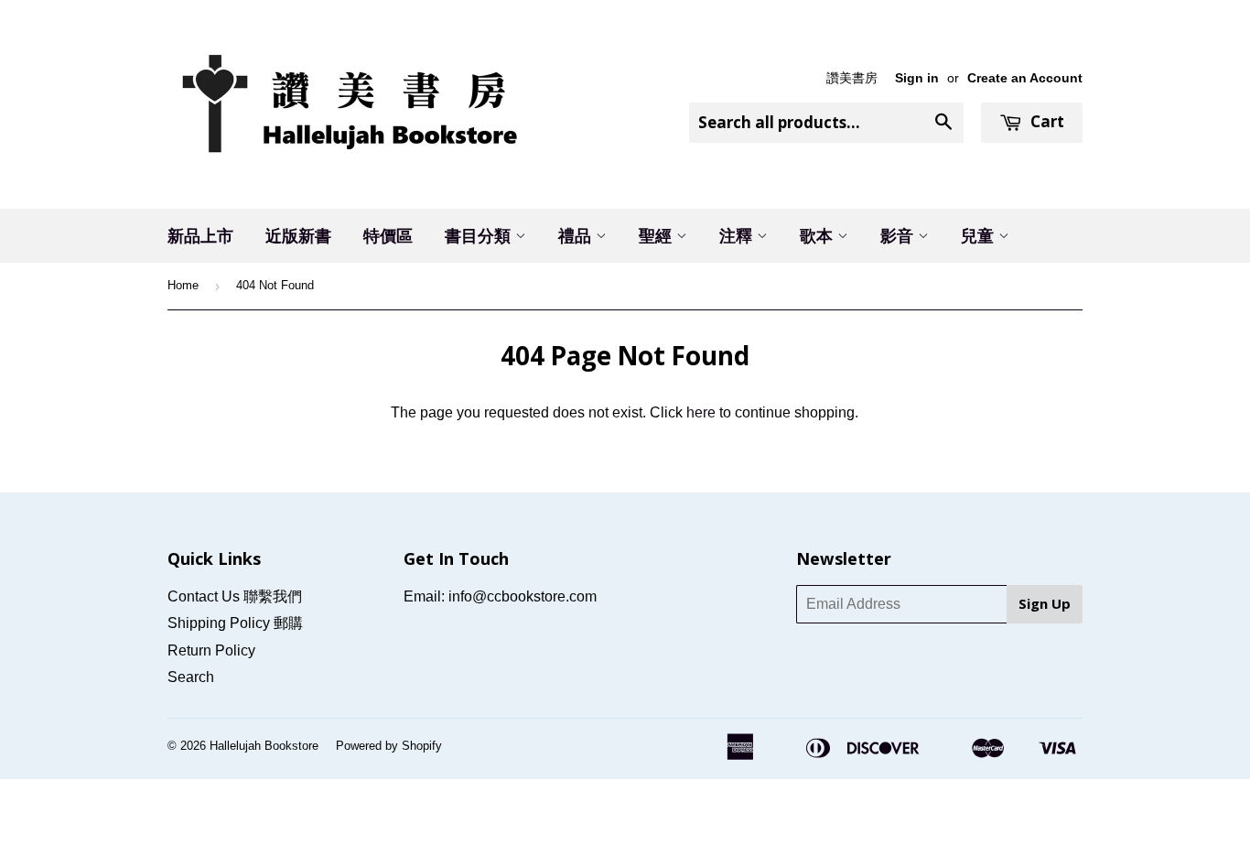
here (701, 412)
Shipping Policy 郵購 (235, 623)
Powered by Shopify (389, 746)
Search (190, 677)
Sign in (917, 78)
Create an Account (1025, 78)
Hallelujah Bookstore (264, 746)
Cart (1045, 121)
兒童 (979, 235)
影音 (899, 235)
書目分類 (480, 235)
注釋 (738, 235)
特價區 (388, 235)
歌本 (818, 235)
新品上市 (200, 235)
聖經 (657, 235)
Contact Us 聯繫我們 (234, 596)
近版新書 (298, 235)
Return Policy (211, 650)
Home (183, 285)
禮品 (577, 235)
